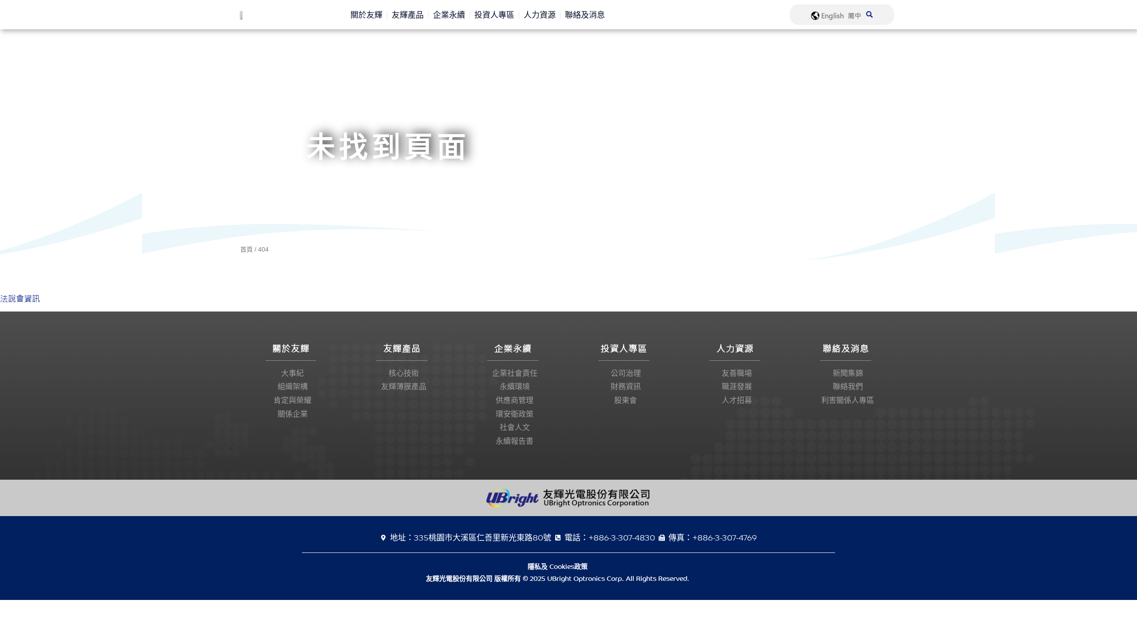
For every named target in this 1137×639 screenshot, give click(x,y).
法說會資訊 (20, 299)
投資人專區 (494, 14)
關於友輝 (366, 14)
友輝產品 (408, 14)
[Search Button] (869, 8)
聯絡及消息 (585, 14)
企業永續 (449, 14)
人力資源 (540, 14)
